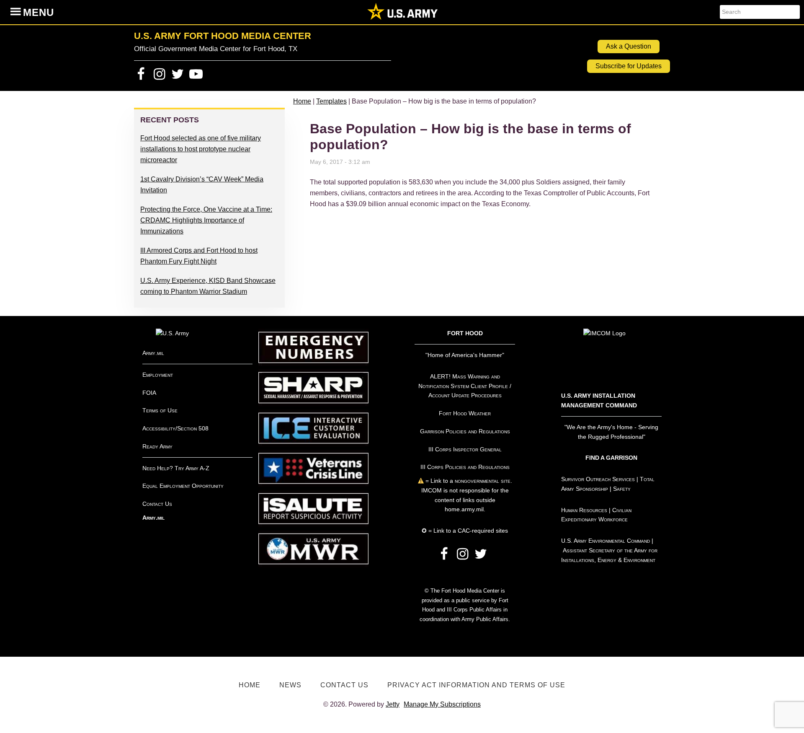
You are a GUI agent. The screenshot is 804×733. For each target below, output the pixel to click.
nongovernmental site (481, 480)
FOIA (149, 392)
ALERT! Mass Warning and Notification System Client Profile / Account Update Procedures (464, 386)
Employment (157, 374)
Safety (622, 488)
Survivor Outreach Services (598, 479)
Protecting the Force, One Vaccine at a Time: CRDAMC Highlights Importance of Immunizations (206, 220)
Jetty (392, 704)
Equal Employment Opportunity (183, 485)
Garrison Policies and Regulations (465, 431)
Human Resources (584, 510)
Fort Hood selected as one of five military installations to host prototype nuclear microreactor (200, 149)
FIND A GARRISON (611, 457)
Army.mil (153, 353)
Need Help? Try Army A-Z (175, 468)
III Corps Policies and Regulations (465, 467)
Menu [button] (38, 12)
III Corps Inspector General (465, 449)
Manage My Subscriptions (442, 704)
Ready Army (157, 446)
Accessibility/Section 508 (175, 428)
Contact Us (157, 503)
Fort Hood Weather (465, 413)
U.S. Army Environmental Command (605, 540)
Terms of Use (160, 410)
